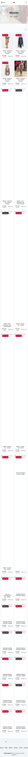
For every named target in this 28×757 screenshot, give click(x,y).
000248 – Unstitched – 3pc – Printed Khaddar (20, 80)
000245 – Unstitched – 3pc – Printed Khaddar (7, 52)
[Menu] (26, 2)
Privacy (16, 747)
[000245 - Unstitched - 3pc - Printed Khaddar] (7, 41)
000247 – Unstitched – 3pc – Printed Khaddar (7, 80)
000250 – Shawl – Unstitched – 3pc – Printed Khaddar (21, 202)
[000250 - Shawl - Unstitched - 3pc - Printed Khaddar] (20, 144)
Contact (26, 747)
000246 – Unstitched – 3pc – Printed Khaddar (20, 52)
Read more (23, 206)
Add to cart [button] (10, 56)
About (1, 747)
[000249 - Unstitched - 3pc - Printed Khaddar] (7, 144)
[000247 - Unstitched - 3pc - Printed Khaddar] (7, 69)
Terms (20, 747)
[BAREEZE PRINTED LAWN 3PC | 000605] (20, 585)
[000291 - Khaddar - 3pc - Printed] (7, 389)
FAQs (6, 747)
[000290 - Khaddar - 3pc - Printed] (20, 266)
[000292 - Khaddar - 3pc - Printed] (20, 389)
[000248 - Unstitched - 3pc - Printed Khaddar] (20, 69)
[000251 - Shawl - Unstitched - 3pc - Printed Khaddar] (7, 266)
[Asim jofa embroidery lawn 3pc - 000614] (7, 585)
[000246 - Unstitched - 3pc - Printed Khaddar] (20, 41)
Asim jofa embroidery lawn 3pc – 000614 (7, 595)
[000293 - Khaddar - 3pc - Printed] (7, 511)
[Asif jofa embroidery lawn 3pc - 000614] (20, 463)
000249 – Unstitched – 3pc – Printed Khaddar (7, 202)
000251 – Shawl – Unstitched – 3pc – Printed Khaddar (7, 325)
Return (10, 747)
